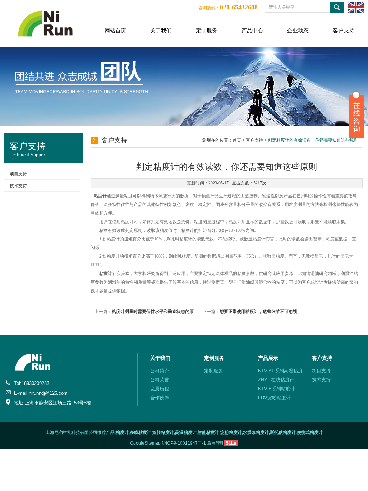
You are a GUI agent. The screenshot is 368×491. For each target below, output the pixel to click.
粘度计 (100, 195)
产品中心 (252, 30)
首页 (237, 140)
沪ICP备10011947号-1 (184, 443)
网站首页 (115, 30)
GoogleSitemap (145, 443)
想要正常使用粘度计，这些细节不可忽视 (258, 311)
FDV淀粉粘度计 (274, 397)
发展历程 (159, 388)
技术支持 (18, 185)
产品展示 (268, 358)
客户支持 (343, 30)
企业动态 (298, 30)
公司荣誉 (159, 379)
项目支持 (18, 173)
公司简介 (159, 370)
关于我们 (161, 30)
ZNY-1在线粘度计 (276, 379)
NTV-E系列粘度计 (276, 388)
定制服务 (206, 30)
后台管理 (215, 443)
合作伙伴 (159, 397)
